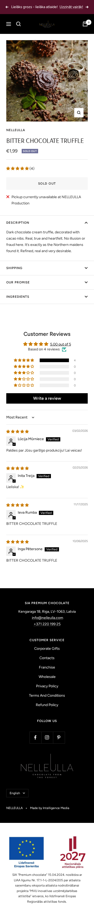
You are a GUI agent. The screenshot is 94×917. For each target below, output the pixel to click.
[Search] (18, 24)
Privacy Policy (47, 686)
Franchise (47, 667)
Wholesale (47, 677)
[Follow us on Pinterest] (59, 737)
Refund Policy (47, 705)
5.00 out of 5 (60, 344)
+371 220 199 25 (47, 624)
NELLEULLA (15, 130)
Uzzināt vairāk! (71, 7)
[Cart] (85, 24)
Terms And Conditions (47, 695)
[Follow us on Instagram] (47, 737)
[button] (18, 168)
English (15, 793)
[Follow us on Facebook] (35, 737)
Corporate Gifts (47, 648)
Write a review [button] (47, 398)
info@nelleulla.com (47, 618)
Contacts (47, 658)
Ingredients (17, 297)
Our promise (18, 282)
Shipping (14, 268)
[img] (17, 431)
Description (17, 222)
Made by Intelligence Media (49, 808)
